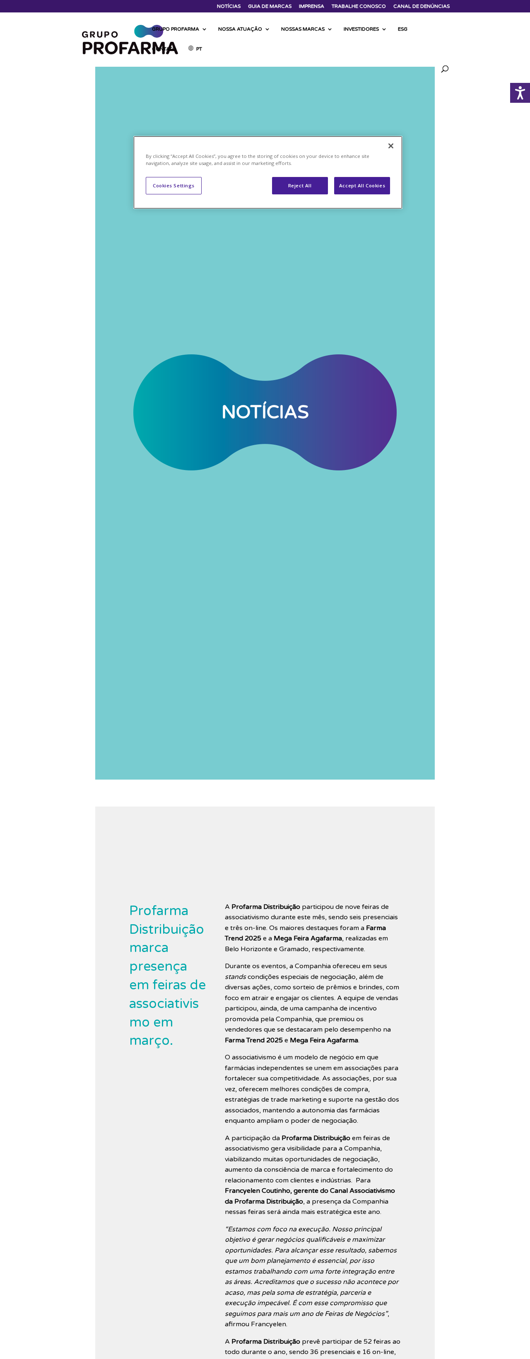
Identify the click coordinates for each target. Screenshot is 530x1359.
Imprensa (311, 6)
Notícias (229, 6)
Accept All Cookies (362, 185)
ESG (402, 29)
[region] (267, 172)
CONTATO (164, 49)
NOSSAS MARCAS (303, 29)
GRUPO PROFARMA (175, 29)
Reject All (300, 185)
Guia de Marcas (270, 6)
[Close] (391, 146)
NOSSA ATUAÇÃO (240, 29)
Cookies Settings (174, 185)
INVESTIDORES (361, 29)
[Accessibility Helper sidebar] (520, 93)
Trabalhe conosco (359, 6)
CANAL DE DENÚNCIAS (421, 6)
